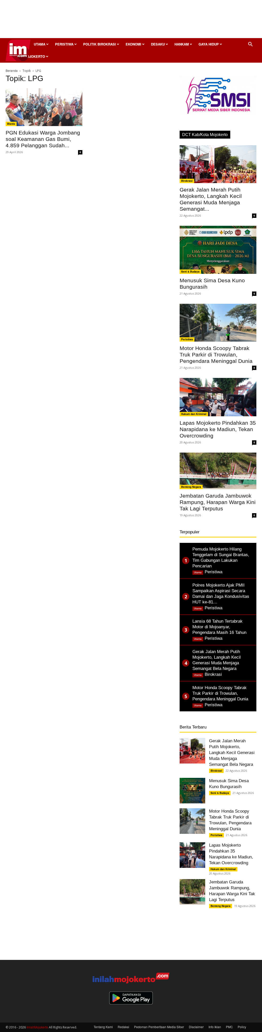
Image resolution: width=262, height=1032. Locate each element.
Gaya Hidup (209, 44)
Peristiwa (64, 44)
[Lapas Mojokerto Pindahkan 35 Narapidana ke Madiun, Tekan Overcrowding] (218, 397)
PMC (229, 1027)
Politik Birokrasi (99, 44)
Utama (39, 44)
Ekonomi (133, 44)
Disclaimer (196, 1027)
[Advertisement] (131, 20)
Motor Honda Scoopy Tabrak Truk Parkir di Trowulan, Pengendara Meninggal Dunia (216, 354)
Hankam (181, 44)
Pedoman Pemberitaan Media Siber (159, 1027)
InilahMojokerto (37, 1027)
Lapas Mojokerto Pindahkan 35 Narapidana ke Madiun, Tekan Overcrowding (218, 429)
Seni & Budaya (190, 271)
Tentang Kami (103, 1027)
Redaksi (123, 1027)
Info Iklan (215, 1027)
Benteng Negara (191, 487)
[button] (250, 44)
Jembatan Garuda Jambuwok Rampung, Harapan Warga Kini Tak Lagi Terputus (218, 502)
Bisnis (11, 124)
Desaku (158, 44)
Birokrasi (187, 181)
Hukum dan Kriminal (193, 414)
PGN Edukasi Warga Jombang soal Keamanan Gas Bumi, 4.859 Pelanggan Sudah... (43, 139)
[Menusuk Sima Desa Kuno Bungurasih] (218, 250)
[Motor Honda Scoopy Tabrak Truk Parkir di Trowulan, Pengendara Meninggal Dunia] (218, 323)
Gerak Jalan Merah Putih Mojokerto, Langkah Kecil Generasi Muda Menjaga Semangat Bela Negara (232, 752)
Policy (242, 1027)
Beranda (12, 70)
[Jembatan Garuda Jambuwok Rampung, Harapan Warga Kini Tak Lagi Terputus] (218, 471)
